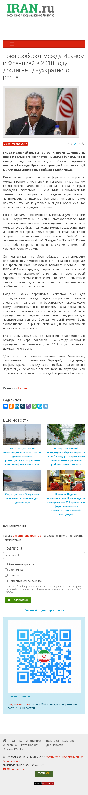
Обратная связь (16, 769)
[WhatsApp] (34, 406)
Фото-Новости (29, 745)
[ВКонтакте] (5, 406)
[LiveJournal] (22, 406)
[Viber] (28, 406)
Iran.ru (22, 388)
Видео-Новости (53, 745)
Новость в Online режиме (25, 581)
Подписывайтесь (19, 704)
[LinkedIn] (17, 406)
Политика (14, 575)
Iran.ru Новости (19, 696)
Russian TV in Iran (14, 749)
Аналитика (52, 740)
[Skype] (39, 406)
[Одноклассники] (11, 406)
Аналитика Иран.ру (21, 564)
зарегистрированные (27, 535)
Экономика (16, 569)
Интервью (10, 745)
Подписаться (20, 600)
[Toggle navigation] (12, 44)
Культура (68, 740)
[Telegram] (45, 406)
